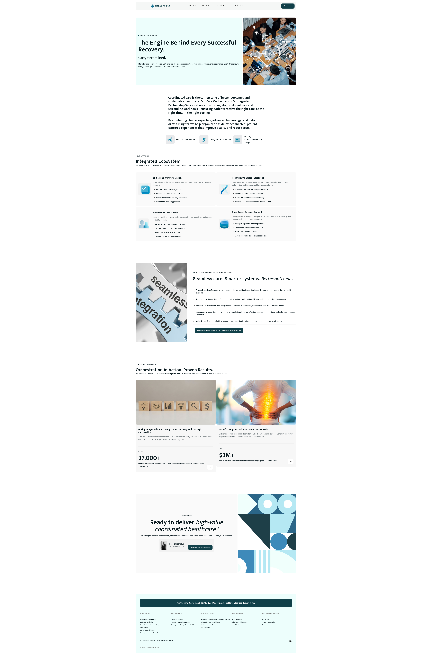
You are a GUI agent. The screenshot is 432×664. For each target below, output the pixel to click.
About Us (265, 619)
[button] (192, 6)
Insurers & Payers (177, 619)
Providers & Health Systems (180, 622)
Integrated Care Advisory (149, 619)
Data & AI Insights (146, 622)
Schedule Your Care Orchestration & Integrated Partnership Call (219, 331)
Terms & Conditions (153, 647)
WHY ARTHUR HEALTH (270, 614)
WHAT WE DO (145, 614)
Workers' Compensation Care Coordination (215, 619)
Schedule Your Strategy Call (200, 547)
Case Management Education (150, 633)
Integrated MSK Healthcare (210, 622)
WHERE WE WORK (208, 614)
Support (265, 625)
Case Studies (236, 625)
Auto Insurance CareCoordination (208, 626)
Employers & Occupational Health (182, 625)
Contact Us (288, 6)
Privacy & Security (268, 622)
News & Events (237, 619)
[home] (160, 6)
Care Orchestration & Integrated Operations (151, 626)
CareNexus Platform (147, 630)
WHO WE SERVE (176, 614)
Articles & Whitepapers (240, 622)
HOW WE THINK (237, 614)
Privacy (142, 647)
